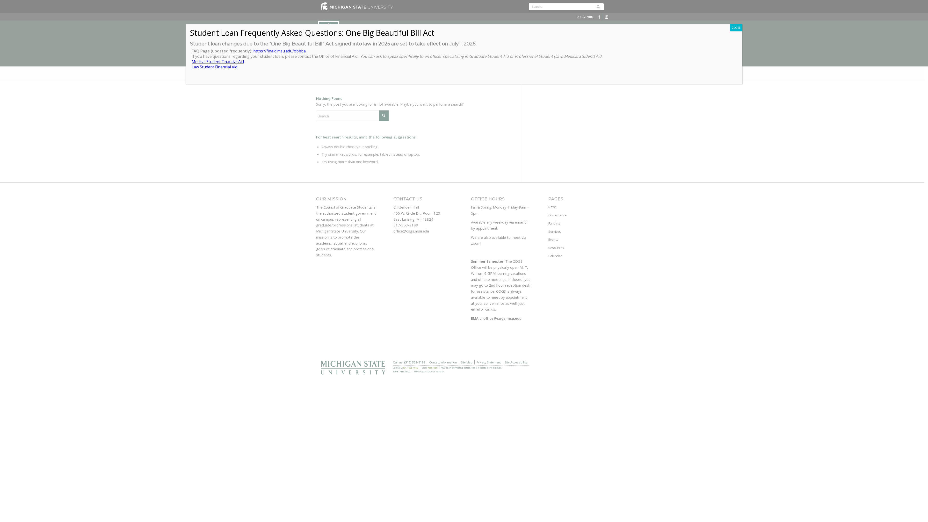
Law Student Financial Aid (214, 67)
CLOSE (736, 28)
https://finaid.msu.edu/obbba (280, 51)
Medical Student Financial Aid (218, 61)
